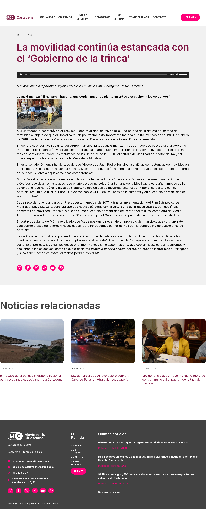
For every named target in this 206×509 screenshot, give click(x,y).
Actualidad (47, 17)
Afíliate (190, 17)
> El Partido (76, 445)
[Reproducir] (20, 74)
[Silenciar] (176, 74)
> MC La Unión (78, 457)
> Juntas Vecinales (76, 463)
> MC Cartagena (76, 451)
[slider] (183, 74)
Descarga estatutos (109, 492)
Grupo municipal (83, 17)
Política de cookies (49, 503)
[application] (103, 75)
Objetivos (65, 17)
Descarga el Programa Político (25, 451)
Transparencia (139, 17)
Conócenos (103, 17)
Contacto (159, 17)
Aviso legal (12, 503)
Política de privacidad (29, 503)
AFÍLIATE (78, 471)
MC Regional (120, 17)
